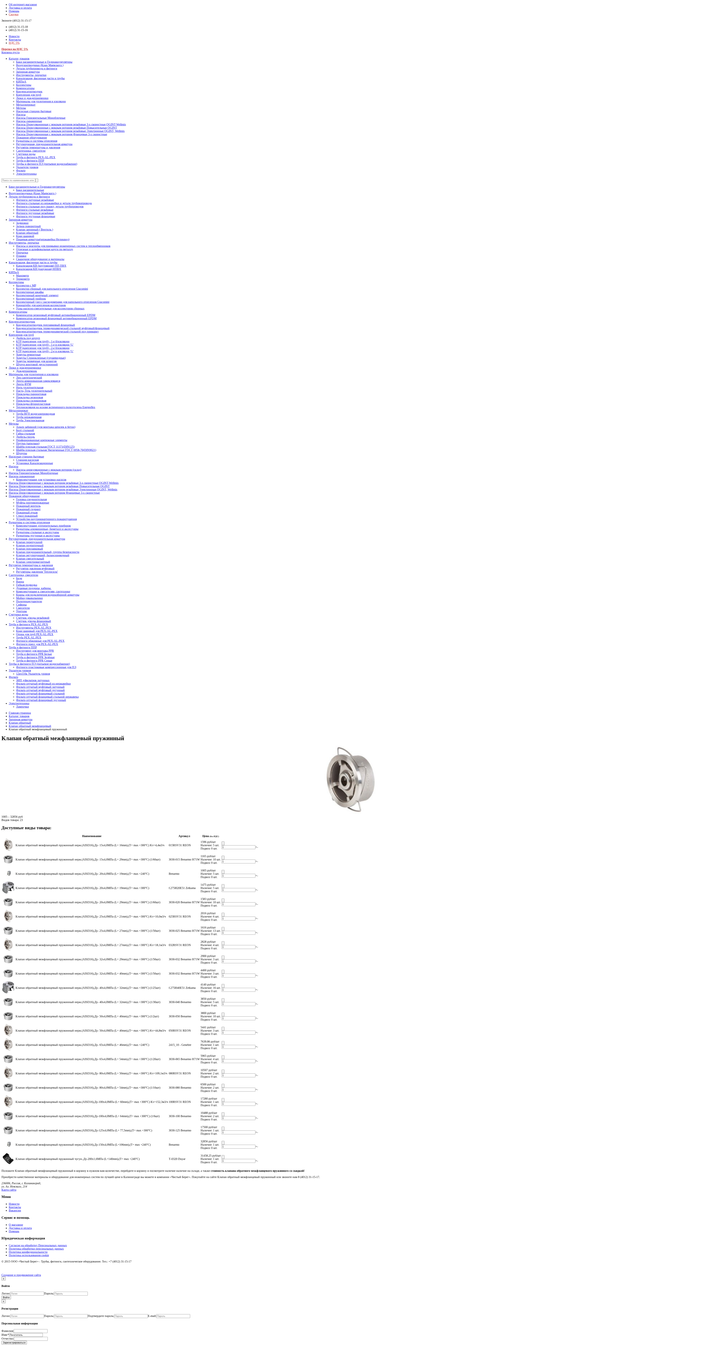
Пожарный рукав (27, 512)
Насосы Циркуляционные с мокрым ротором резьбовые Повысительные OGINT (66, 127)
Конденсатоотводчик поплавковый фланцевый (45, 324)
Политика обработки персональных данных (36, 1248)
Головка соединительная (31, 499)
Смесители (23, 607)
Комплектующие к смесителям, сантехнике (43, 591)
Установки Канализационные (34, 463)
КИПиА (21, 81)
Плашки (21, 255)
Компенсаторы (25, 88)
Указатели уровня (27, 167)
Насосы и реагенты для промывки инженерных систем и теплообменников (63, 246)
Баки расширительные (30, 190)
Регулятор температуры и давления (38, 147)
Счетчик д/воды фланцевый (33, 621)
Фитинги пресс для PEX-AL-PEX (37, 644)
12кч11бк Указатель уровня (33, 673)
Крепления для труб (28, 94)
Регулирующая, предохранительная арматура (44, 144)
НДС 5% (14, 42)
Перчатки (22, 252)
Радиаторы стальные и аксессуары (37, 532)
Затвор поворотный (28, 226)
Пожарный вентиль (28, 505)
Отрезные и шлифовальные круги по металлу (44, 249)
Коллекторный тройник (31, 298)
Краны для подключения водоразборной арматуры (47, 594)
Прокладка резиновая (29, 397)
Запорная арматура (28, 71)
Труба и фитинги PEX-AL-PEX (35, 157)
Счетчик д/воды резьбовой (32, 617)
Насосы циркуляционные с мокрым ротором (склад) (48, 469)
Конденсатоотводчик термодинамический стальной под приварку (57, 331)
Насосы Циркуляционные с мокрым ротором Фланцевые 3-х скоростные (61, 134)
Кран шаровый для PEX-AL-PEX (37, 631)
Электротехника (26, 173)
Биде (19, 578)
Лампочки (22, 706)
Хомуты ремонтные (28, 354)
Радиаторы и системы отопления (36, 140)
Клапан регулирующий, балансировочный (42, 555)
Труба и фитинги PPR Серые (34, 660)
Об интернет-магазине (23, 4)
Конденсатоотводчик (29, 91)
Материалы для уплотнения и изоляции (41, 101)
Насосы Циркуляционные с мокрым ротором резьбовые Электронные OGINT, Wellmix (70, 131)
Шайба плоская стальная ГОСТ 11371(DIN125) (45, 446)
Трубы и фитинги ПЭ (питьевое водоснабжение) (46, 163)
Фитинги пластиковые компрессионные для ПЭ (46, 667)
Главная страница (20, 712)
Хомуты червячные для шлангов (36, 361)
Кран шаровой (25, 236)
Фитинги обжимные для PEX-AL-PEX (40, 640)
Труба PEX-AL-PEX (28, 637)
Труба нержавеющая (28, 417)
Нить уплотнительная (29, 387)
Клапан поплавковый (29, 548)
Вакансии (15, 1210)
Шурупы (21, 453)
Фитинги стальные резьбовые (34, 209)
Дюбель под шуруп (28, 338)
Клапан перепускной (29, 542)
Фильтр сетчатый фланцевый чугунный (41, 700)
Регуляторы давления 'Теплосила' (37, 571)
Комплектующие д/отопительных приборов (43, 525)
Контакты (15, 39)
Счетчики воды (25, 154)
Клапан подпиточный (30, 545)
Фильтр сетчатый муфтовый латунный (40, 686)
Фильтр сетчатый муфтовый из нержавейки (43, 683)
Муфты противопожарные (32, 502)
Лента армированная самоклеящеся (38, 380)
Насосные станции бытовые (33, 111)
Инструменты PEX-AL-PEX (33, 627)
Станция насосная (27, 459)
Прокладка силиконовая (31, 400)
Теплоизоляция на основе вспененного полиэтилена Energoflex (55, 407)
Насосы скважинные (29, 121)
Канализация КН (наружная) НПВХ (38, 269)
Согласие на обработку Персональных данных (38, 1245)
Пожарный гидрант (28, 509)
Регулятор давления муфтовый (35, 568)
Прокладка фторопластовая (33, 403)
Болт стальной (25, 430)
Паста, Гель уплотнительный (34, 390)
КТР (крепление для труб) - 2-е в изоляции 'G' (44, 351)
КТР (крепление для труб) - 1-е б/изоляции (42, 341)
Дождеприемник (26, 371)
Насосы (21, 114)
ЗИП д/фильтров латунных (33, 680)
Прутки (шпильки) (27, 443)
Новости (14, 36)
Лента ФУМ (23, 384)
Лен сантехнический (29, 377)
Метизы (21, 108)
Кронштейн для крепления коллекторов (41, 305)
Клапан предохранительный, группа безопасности (47, 552)
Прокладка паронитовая (31, 394)
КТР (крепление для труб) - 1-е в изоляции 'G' (44, 344)
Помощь (14, 11)
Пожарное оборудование (31, 137)
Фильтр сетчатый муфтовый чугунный (40, 690)
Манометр (22, 275)
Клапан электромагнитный (33, 561)
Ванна (20, 581)
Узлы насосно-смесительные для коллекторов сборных (50, 308)
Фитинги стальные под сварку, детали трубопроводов (50, 206)
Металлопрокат (25, 104)
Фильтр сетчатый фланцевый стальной (40, 693)
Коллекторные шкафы (30, 292)
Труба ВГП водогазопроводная (35, 413)
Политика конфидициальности (28, 1252)
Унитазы (21, 611)
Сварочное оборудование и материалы (40, 259)
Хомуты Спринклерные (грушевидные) (41, 357)
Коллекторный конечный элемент (37, 295)
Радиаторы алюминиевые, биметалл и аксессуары (47, 529)
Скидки (13, 14)
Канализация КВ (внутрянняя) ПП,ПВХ (41, 265)
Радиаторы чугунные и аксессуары (38, 535)
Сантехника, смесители (31, 150)
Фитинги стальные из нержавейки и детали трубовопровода (54, 203)
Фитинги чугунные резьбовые (35, 213)
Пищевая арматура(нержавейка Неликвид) (42, 239)
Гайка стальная (25, 433)
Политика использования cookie (29, 1255)
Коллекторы (23, 84)
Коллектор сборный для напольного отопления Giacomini (52, 288)
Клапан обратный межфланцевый (30, 726)
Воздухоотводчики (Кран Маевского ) (39, 65)
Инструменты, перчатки (31, 75)
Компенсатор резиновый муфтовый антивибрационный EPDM (55, 315)
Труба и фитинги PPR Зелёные (35, 657)
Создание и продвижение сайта (21, 1275)
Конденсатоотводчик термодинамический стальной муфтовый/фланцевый (63, 328)
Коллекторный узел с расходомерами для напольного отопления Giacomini (62, 301)
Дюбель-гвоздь (25, 436)
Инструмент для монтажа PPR (35, 650)
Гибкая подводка (26, 584)
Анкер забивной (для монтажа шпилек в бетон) (45, 426)
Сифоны (21, 604)
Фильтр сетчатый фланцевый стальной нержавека (47, 696)
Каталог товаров (19, 58)
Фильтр (20, 170)
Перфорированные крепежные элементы (41, 440)
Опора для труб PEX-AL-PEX (34, 634)
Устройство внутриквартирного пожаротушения (46, 519)
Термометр (23, 278)
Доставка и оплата (20, 7)
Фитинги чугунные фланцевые (35, 216)
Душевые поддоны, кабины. (33, 588)
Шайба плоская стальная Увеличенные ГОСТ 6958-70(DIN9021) (56, 450)
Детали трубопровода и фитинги (36, 68)
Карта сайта (8, 1189)
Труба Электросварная (30, 420)
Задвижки (22, 222)
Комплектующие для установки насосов (41, 479)
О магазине (16, 1224)
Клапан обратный (27, 232)
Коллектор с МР (26, 285)
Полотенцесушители (29, 601)
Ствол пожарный (27, 515)
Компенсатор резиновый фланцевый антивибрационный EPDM (56, 318)
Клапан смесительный (30, 558)
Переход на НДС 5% (14, 49)
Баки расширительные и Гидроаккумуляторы (44, 61)
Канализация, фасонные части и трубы (40, 78)
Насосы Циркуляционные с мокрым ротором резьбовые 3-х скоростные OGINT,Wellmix (71, 124)
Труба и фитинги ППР (30, 160)
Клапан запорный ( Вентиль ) (34, 229)
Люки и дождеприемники (32, 98)
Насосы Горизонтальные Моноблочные (40, 117)
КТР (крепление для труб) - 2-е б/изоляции (42, 348)
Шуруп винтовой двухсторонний (37, 364)
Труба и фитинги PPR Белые (34, 654)
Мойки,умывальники (29, 598)
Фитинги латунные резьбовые (35, 199)
